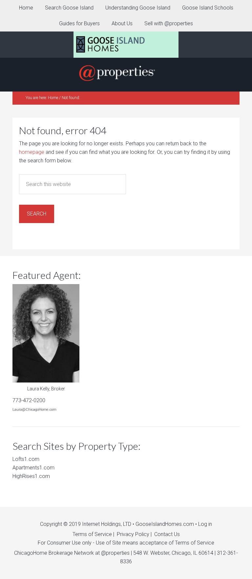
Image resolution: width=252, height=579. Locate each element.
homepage (31, 152)
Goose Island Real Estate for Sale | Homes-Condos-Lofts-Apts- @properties (126, 44)
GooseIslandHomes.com (165, 524)
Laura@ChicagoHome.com (34, 409)
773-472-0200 (28, 400)
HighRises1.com (31, 476)
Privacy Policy (133, 534)
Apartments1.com (33, 468)
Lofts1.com (25, 459)
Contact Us (167, 534)
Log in (205, 524)
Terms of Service (92, 534)
